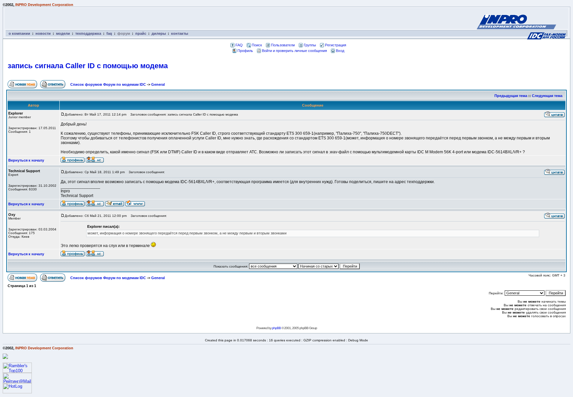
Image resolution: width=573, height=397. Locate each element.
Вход (340, 51)
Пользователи (283, 45)
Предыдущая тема (510, 96)
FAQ (239, 45)
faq (109, 33)
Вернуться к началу (26, 160)
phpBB (276, 328)
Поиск (257, 45)
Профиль (245, 51)
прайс (140, 33)
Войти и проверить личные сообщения (294, 51)
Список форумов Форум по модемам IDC (108, 84)
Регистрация (335, 45)
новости (43, 33)
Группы (310, 45)
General (158, 84)
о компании (19, 33)
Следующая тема (547, 96)
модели (63, 33)
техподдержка (88, 33)
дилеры (159, 33)
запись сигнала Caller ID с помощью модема (88, 66)
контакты (179, 33)
